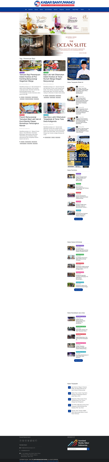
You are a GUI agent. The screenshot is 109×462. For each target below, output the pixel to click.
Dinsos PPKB (29, 143)
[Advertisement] (78, 231)
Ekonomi (68, 9)
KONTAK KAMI (30, 461)
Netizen (55, 9)
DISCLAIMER (36, 461)
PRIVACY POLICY (43, 461)
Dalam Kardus (58, 95)
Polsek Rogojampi (23, 143)
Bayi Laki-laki (34, 141)
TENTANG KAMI (22, 461)
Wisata (36, 9)
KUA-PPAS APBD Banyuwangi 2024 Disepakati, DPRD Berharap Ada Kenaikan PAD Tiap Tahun (80, 406)
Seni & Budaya (48, 9)
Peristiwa (22, 97)
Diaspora (61, 9)
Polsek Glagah (52, 97)
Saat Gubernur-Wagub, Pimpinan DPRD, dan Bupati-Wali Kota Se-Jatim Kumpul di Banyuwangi (79, 388)
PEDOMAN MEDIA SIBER (53, 461)
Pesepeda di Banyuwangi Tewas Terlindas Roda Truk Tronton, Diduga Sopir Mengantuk (79, 400)
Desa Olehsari (46, 97)
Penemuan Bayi (28, 97)
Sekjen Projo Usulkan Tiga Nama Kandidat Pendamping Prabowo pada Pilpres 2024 (79, 394)
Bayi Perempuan (35, 97)
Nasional (30, 9)
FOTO (82, 9)
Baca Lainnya (78, 219)
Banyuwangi (58, 97)
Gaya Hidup (75, 9)
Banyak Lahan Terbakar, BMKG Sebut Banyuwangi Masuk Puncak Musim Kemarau (80, 412)
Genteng (53, 137)
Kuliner (41, 9)
